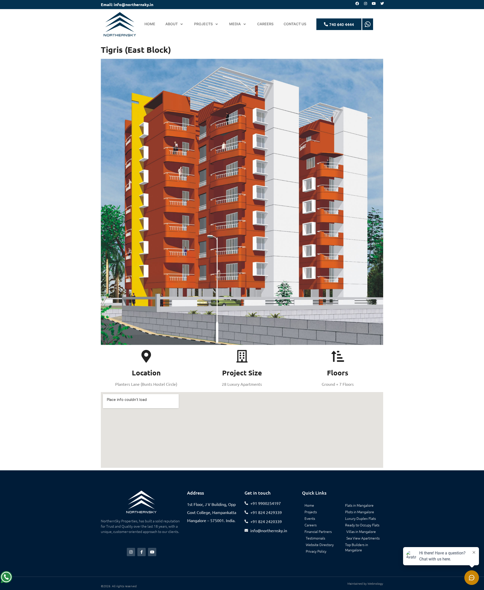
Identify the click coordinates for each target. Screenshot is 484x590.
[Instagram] (365, 3)
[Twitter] (382, 3)
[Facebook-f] (141, 552)
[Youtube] (373, 3)
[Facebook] (357, 3)
